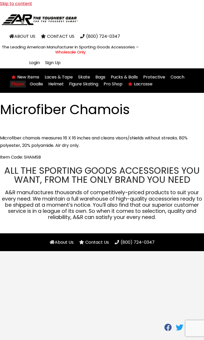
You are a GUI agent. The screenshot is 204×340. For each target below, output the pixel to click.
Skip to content (16, 4)
